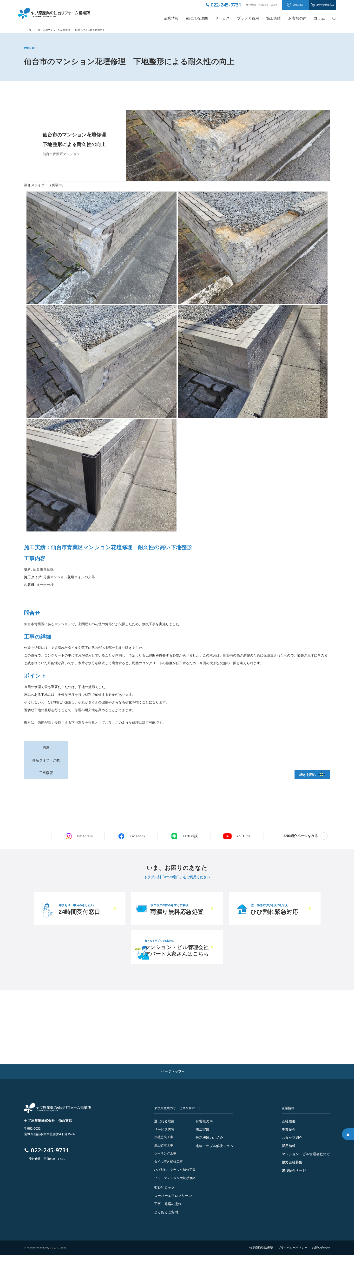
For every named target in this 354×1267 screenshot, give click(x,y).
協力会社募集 (292, 1162)
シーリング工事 (165, 1153)
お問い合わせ (321, 1247)
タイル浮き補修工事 (168, 1161)
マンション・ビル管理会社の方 (306, 1154)
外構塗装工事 (163, 1137)
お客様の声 (204, 1121)
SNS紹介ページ (294, 1170)
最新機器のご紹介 (209, 1138)
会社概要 (288, 1121)
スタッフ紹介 (292, 1138)
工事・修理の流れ (168, 1204)
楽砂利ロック (164, 1187)
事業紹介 (288, 1129)
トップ (28, 30)
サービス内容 (164, 1129)
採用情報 (288, 1146)
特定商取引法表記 (261, 1247)
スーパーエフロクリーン (173, 1196)
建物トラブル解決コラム (214, 1146)
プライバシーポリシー (293, 1247)
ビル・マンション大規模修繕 (175, 1178)
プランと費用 (248, 18)
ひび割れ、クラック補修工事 (175, 1170)
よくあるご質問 (166, 1212)
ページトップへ (173, 1071)
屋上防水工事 (163, 1145)
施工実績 (273, 18)
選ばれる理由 (197, 18)
